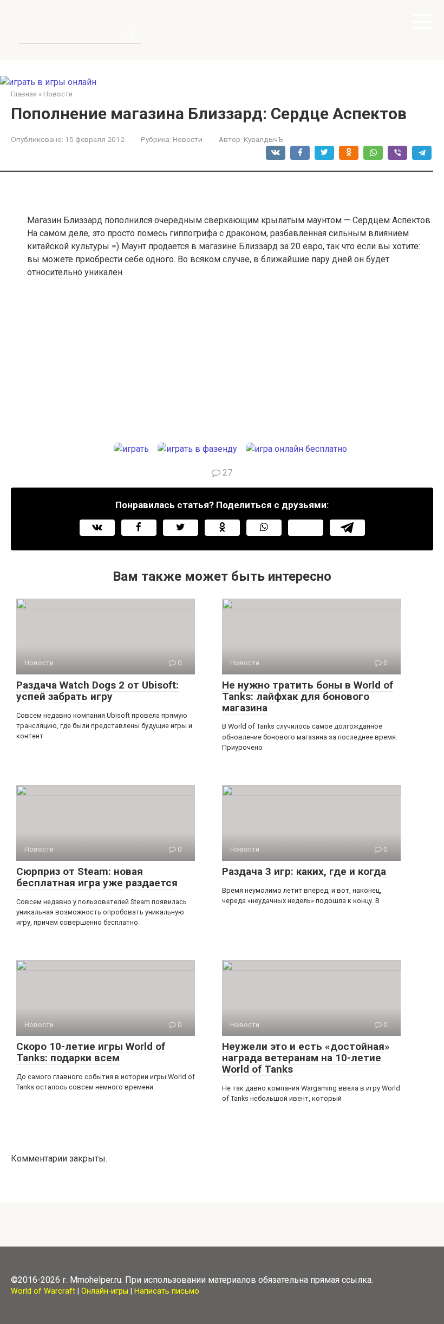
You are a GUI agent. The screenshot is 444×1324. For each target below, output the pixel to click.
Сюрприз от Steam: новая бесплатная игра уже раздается (97, 877)
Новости (188, 139)
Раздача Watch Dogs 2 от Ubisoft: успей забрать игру (97, 691)
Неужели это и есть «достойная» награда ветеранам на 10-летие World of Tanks (306, 1057)
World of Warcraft (43, 1291)
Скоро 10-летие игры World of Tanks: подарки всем (90, 1052)
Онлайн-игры (104, 1291)
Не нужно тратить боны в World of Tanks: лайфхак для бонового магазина (307, 696)
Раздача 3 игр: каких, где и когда (304, 871)
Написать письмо (166, 1291)
